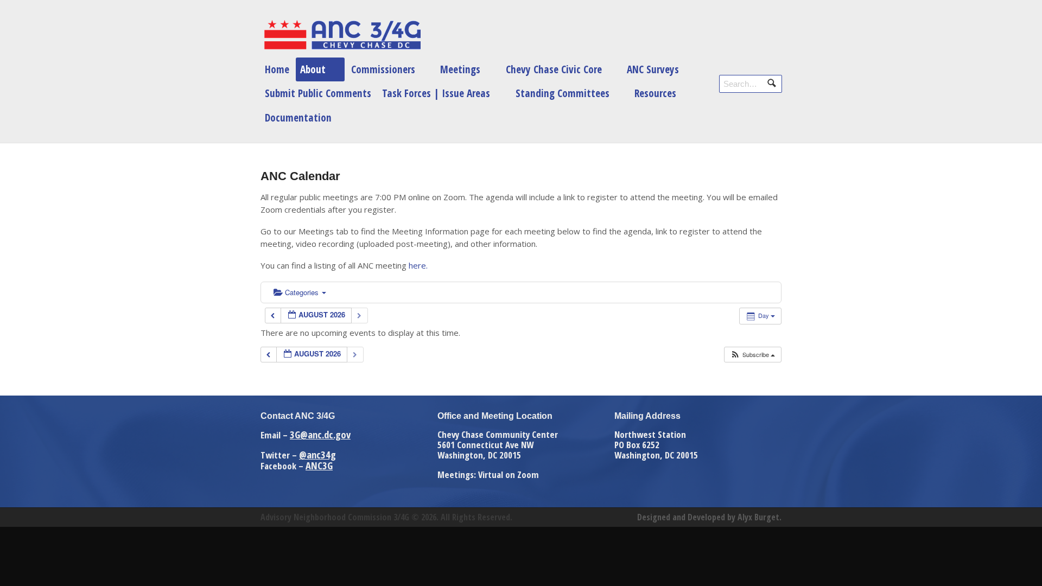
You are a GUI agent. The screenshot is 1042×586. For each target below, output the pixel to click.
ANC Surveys (653, 69)
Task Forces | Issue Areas (436, 93)
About (313, 69)
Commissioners (383, 69)
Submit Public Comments (318, 93)
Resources (655, 93)
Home (277, 69)
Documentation (298, 117)
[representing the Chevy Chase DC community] (341, 34)
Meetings (460, 69)
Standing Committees (562, 93)
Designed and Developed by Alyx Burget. (709, 517)
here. (418, 265)
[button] (752, 354)
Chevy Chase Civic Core (554, 69)
